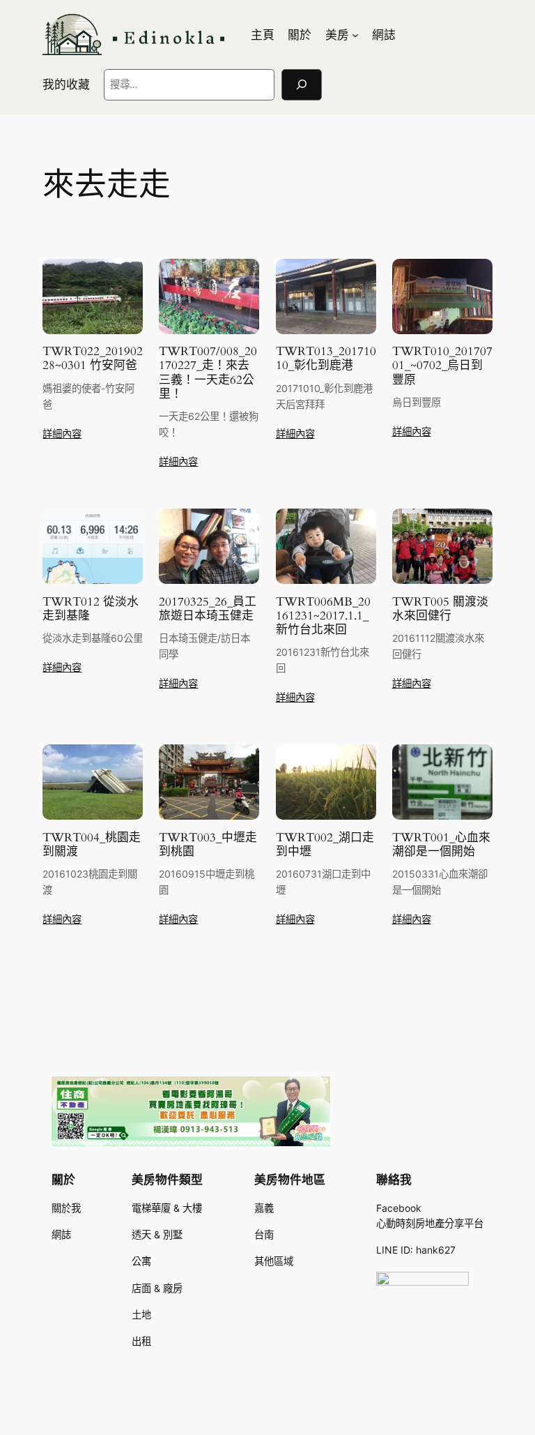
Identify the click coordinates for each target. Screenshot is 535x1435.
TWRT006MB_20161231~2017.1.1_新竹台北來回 (323, 616)
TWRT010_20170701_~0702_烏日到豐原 (442, 365)
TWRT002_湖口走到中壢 (325, 845)
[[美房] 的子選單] (355, 34)
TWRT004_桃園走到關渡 (91, 845)
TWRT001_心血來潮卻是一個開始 (441, 845)
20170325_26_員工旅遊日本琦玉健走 (207, 609)
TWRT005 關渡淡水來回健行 (440, 609)
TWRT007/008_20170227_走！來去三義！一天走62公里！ (208, 373)
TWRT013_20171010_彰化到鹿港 (326, 359)
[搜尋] (301, 84)
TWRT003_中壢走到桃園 (208, 845)
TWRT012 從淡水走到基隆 (90, 609)
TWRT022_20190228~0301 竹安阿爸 (92, 359)
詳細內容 (62, 433)
